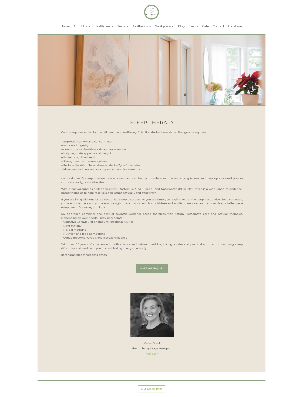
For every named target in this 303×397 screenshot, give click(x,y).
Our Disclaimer (151, 389)
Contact (218, 26)
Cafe (205, 26)
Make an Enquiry (152, 268)
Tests (121, 26)
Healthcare (102, 26)
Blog (181, 26)
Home (65, 26)
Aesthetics (140, 26)
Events (193, 26)
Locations (235, 26)
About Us (80, 26)
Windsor (152, 353)
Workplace (163, 26)
